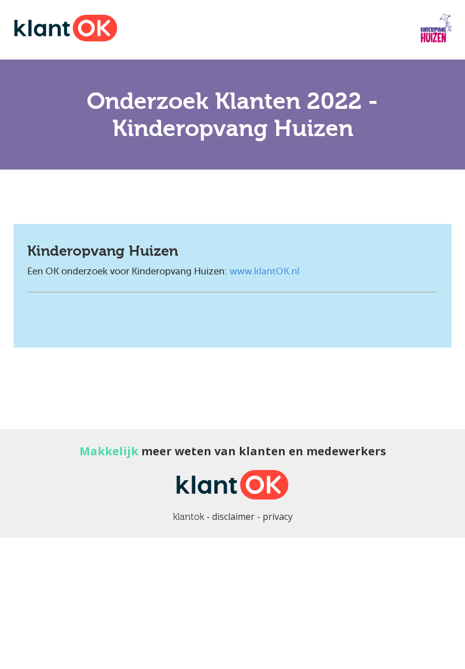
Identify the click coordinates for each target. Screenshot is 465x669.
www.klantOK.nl (264, 271)
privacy (278, 516)
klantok (188, 516)
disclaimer (233, 516)
